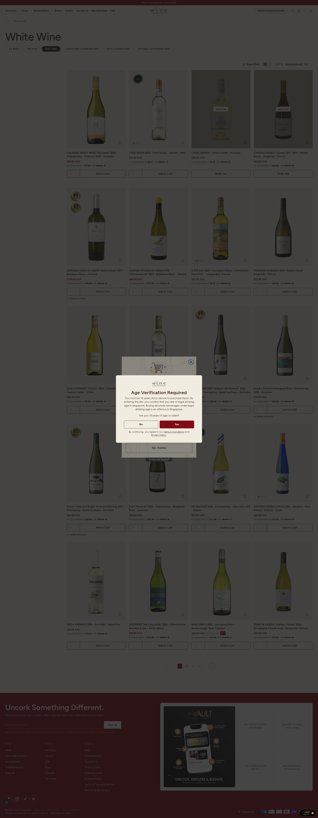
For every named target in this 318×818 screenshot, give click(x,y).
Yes (177, 424)
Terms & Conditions (173, 432)
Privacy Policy (158, 435)
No (141, 424)
